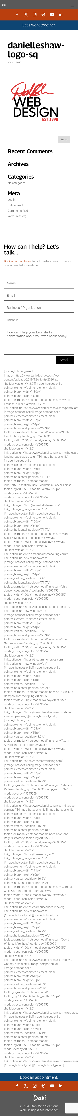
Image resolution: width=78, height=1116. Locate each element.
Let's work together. (39, 25)
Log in (12, 199)
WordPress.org (17, 216)
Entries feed (15, 205)
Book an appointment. (39, 1077)
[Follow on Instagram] (34, 14)
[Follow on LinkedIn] (60, 14)
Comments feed (18, 210)
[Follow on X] (26, 14)
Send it (65, 360)
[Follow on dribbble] (43, 14)
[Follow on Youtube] (52, 14)
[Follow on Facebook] (17, 14)
